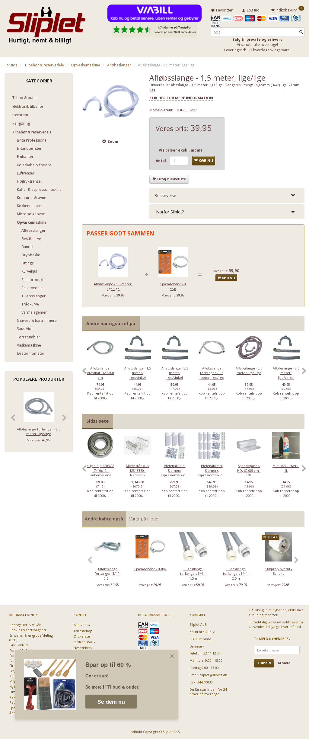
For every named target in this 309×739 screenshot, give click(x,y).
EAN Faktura (19, 645)
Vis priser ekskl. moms (180, 150)
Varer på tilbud (143, 519)
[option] (100, 374)
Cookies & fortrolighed (27, 630)
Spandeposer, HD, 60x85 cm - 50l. (249, 470)
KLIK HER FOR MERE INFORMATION (181, 98)
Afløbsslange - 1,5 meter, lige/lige (113, 286)
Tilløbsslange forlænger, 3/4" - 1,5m (193, 574)
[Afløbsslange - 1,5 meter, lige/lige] (111, 102)
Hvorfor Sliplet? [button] (169, 211)
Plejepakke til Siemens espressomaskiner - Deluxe (212, 472)
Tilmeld (264, 663)
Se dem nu (111, 701)
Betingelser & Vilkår (25, 624)
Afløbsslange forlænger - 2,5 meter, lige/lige (38, 431)
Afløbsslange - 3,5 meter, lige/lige (249, 370)
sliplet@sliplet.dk (213, 675)
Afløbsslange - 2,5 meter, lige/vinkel (286, 373)
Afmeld (284, 663)
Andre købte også (104, 519)
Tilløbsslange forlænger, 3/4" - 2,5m (236, 574)
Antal (161, 160)
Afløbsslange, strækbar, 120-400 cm (100, 373)
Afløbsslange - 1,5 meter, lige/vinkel (137, 373)
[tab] (227, 195)
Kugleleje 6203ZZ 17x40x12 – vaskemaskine (100, 470)
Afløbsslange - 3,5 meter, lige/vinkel (174, 373)
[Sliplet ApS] (46, 23)
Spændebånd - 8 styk (173, 286)
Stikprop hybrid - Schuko (278, 571)
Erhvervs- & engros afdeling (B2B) (31, 637)
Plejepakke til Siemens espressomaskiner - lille (175, 472)
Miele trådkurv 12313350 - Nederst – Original (137, 472)
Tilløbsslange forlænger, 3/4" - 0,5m (108, 574)
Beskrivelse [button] (165, 195)
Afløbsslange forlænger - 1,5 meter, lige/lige (211, 373)
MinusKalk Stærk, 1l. (285, 467)
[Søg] (301, 32)
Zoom (112, 141)
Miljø (13, 681)
